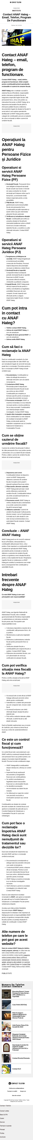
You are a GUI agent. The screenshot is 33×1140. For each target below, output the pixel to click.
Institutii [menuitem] (2, 1137)
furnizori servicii (16, 960)
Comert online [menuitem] (4, 1111)
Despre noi (23, 1091)
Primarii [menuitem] (2, 1129)
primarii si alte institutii (14, 962)
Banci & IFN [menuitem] (3, 1115)
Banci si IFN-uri (22, 957)
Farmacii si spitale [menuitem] (5, 1126)
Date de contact (16, 1095)
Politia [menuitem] (2, 1133)
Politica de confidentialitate (16, 1088)
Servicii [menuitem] (2, 1122)
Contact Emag (14, 964)
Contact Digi (26, 964)
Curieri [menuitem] (2, 1118)
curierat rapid (6, 960)
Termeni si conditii (12, 1091)
